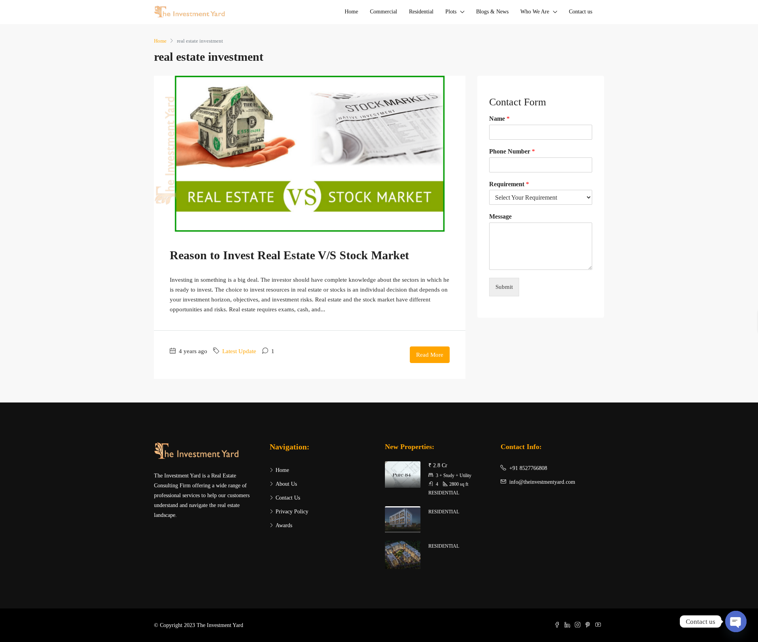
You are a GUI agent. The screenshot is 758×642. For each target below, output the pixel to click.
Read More (429, 355)
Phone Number (512, 151)
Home (351, 12)
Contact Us (288, 498)
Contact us (580, 12)
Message (500, 216)
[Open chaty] (736, 621)
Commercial (383, 12)
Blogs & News (492, 12)
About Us (286, 484)
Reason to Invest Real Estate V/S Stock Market (289, 255)
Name (499, 118)
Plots (450, 12)
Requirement (509, 184)
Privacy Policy (292, 512)
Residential (421, 12)
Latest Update (239, 351)
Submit (504, 287)
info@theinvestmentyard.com (542, 482)
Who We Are (534, 12)
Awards (284, 525)
